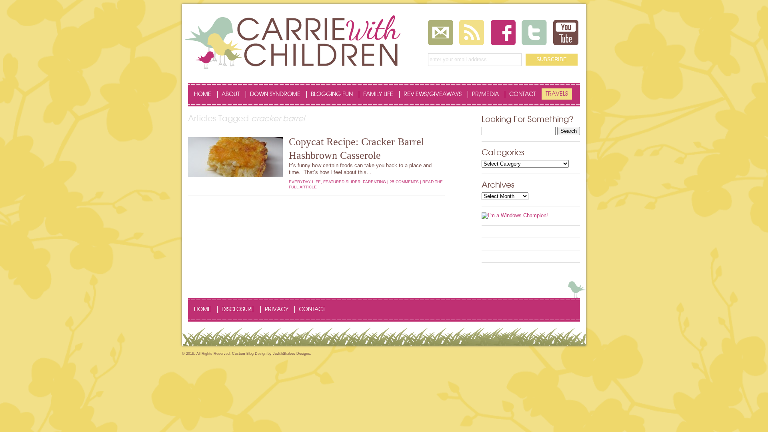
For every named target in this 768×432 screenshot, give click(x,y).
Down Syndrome (275, 94)
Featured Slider (341, 182)
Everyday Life (305, 182)
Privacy (276, 309)
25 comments (404, 182)
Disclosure (238, 309)
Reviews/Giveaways (433, 94)
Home (202, 94)
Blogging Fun (332, 94)
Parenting (374, 182)
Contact (522, 94)
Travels (557, 94)
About (231, 94)
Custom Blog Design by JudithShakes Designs (271, 354)
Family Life (378, 94)
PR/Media (485, 94)
